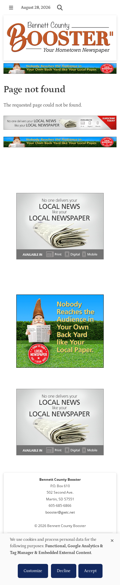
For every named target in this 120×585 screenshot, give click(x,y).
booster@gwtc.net (60, 512)
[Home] (60, 38)
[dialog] (60, 559)
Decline (63, 571)
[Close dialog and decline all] (112, 539)
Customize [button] (33, 571)
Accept (90, 571)
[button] (11, 7)
